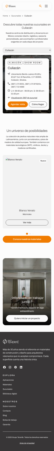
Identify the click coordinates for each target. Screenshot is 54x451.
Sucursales (16, 16)
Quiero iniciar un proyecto (27, 318)
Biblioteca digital (10, 394)
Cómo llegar (38, 104)
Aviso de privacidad (27, 443)
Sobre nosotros (9, 406)
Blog (5, 415)
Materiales (7, 385)
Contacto (7, 411)
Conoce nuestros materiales (27, 239)
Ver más (27, 222)
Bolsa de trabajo (10, 420)
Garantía (6, 424)
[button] (27, 234)
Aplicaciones (8, 380)
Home (5, 16)
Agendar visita (18, 104)
